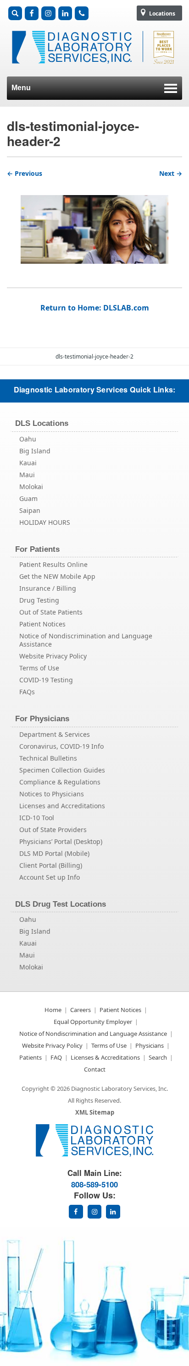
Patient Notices (42, 624)
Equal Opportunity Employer (93, 1022)
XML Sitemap (94, 1112)
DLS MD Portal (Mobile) (54, 853)
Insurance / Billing (47, 588)
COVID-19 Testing (46, 679)
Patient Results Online (53, 564)
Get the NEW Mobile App (57, 576)
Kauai (28, 462)
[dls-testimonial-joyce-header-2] (94, 221)
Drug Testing (39, 600)
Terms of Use (39, 668)
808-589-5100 (94, 1184)
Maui (27, 474)
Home (52, 1010)
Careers (80, 1010)
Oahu (27, 439)
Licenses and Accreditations (62, 805)
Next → (170, 173)
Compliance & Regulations (59, 782)
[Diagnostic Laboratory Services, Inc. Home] (94, 68)
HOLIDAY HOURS (44, 522)
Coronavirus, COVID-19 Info (61, 746)
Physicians (149, 1045)
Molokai (31, 486)
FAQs (27, 691)
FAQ (56, 1057)
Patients (30, 1057)
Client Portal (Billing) (50, 865)
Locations (161, 13)
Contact (95, 1069)
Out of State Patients (51, 612)
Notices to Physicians (51, 793)
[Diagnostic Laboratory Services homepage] (94, 1154)
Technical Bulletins (48, 758)
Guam (28, 498)
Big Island (34, 450)
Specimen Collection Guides (62, 770)
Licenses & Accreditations (105, 1057)
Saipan (29, 510)
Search (158, 1057)
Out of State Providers (53, 829)
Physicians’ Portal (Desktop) (60, 841)
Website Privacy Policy (53, 656)
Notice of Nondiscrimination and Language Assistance (85, 639)
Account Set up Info (49, 877)
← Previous (24, 173)
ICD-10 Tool (36, 817)
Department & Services (54, 734)
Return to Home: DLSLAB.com (94, 308)
